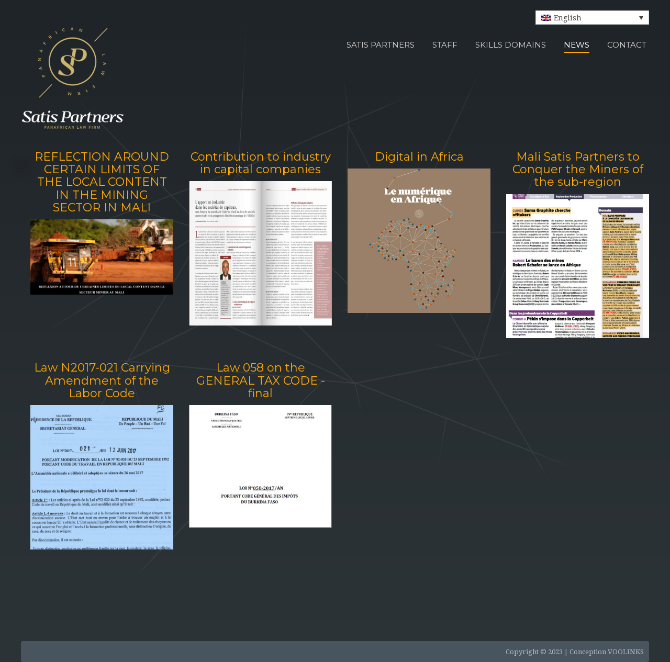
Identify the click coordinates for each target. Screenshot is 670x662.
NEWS (576, 45)
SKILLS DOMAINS (510, 45)
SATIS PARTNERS (381, 45)
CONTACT (626, 45)
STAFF (444, 45)
